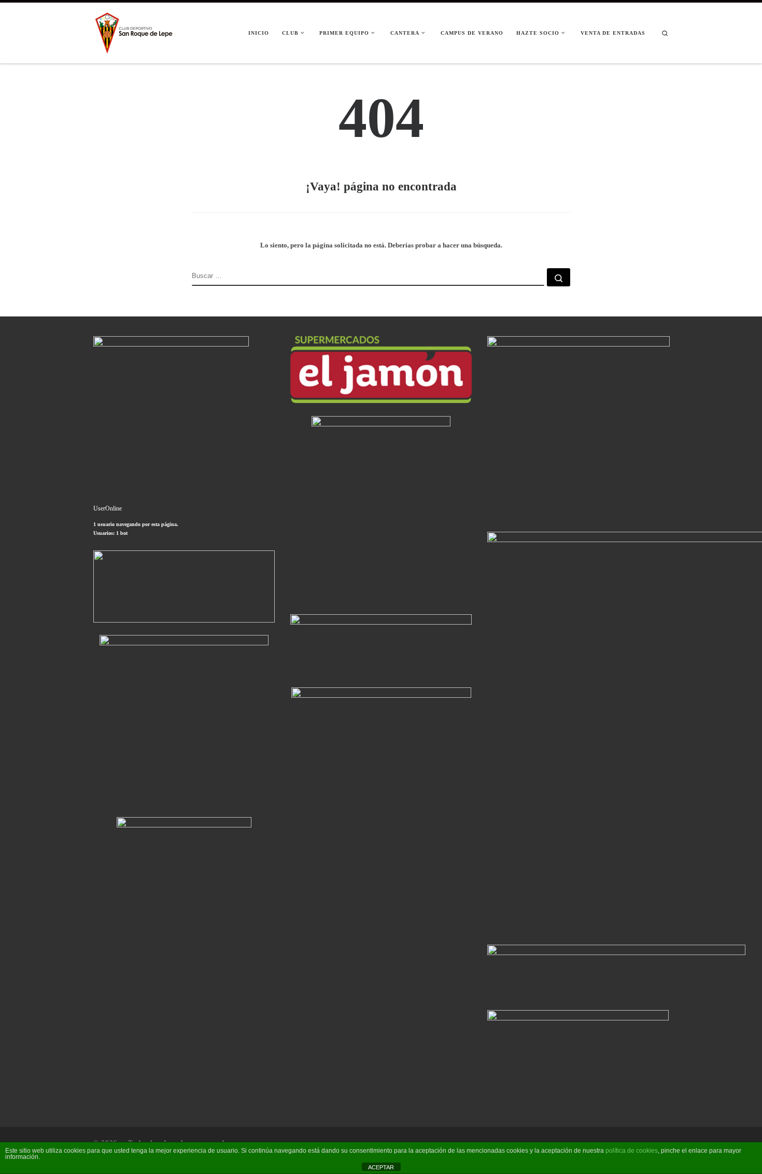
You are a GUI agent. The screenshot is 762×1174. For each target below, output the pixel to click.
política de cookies (631, 1150)
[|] (134, 31)
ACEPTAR (381, 1167)
